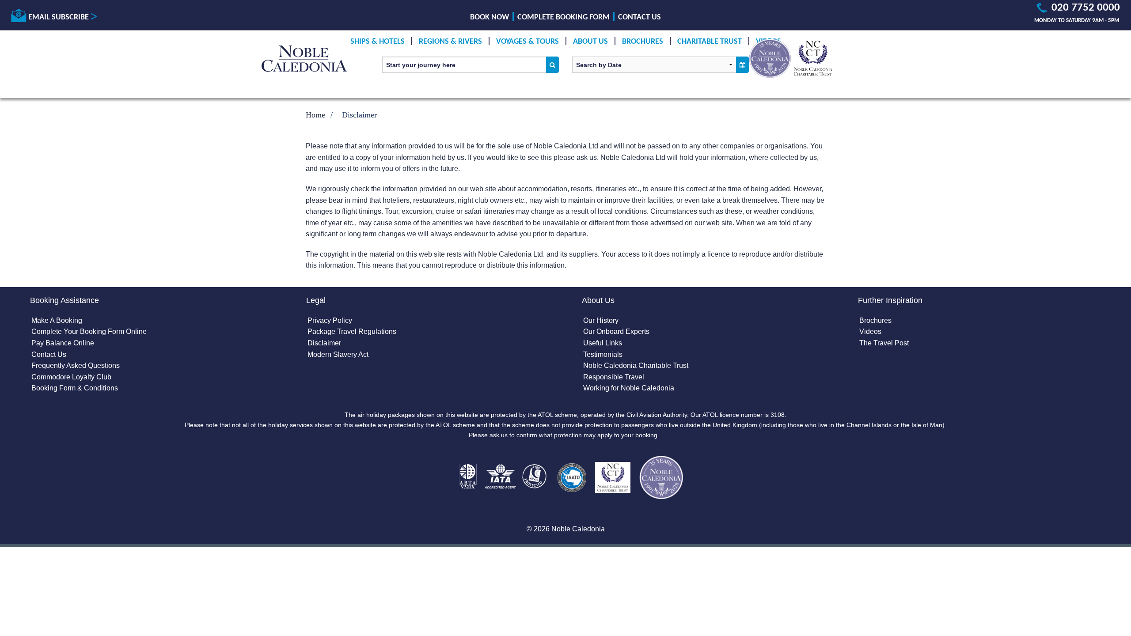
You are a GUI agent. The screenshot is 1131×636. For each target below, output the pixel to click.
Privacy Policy (329, 320)
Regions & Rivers (450, 42)
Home (315, 114)
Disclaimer (324, 343)
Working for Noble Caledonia (628, 388)
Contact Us (639, 17)
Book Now (489, 17)
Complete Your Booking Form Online (89, 331)
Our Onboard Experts (616, 331)
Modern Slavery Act (337, 354)
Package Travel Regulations (351, 331)
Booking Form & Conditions (74, 388)
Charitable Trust (709, 42)
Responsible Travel (613, 377)
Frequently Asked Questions (75, 365)
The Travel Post (884, 343)
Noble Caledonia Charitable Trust (635, 365)
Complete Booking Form (563, 17)
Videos (870, 331)
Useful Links (602, 343)
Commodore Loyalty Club (71, 377)
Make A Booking (56, 320)
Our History (601, 320)
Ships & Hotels (377, 42)
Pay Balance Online (62, 343)
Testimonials (602, 354)
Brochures (642, 42)
